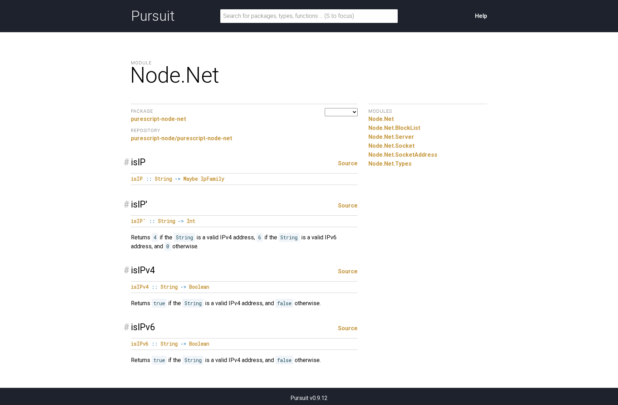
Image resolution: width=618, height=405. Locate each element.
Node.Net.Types (390, 163)
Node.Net (381, 119)
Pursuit (153, 16)
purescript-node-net (158, 119)
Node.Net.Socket (391, 145)
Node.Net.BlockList (394, 128)
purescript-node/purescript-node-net (181, 138)
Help (481, 16)
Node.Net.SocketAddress (402, 154)
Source (348, 163)
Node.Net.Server (391, 136)
